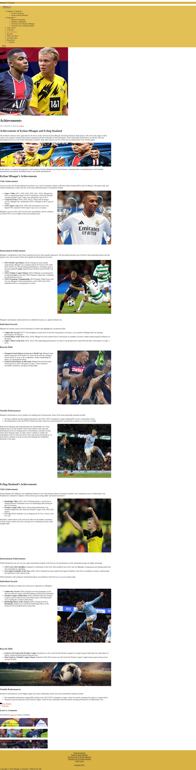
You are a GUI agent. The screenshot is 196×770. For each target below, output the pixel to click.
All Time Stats (12, 38)
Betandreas (11, 40)
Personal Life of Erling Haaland (22, 26)
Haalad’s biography (18, 20)
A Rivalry (10, 30)
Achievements (12, 32)
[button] (4, 46)
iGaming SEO (79, 765)
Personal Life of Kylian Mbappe (22, 24)
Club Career (11, 28)
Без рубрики (6, 704)
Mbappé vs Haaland (7, 3)
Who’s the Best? (12, 36)
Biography (10, 18)
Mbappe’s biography (18, 22)
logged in (12, 715)
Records (10, 34)
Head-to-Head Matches (19, 15)
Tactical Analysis (17, 13)
